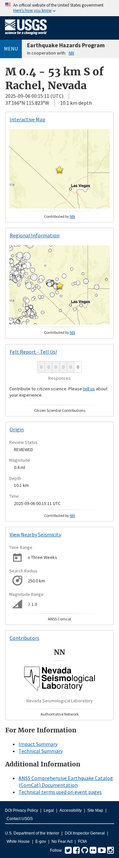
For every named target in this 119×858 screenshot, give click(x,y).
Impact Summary (38, 744)
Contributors (24, 638)
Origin (17, 429)
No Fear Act (62, 841)
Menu (11, 48)
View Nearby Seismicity (35, 534)
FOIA (82, 841)
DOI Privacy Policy (21, 810)
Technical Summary (41, 751)
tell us (89, 389)
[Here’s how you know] (59, 8)
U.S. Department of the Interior (32, 833)
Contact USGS (20, 818)
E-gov (40, 841)
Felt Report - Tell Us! (33, 351)
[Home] (26, 36)
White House (18, 841)
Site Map (95, 810)
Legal (49, 810)
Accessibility (71, 810)
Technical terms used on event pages (60, 792)
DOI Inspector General (85, 833)
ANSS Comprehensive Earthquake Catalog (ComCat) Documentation (66, 781)
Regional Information (35, 235)
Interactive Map (27, 119)
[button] (59, 170)
